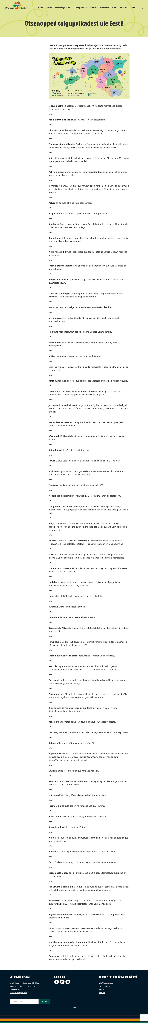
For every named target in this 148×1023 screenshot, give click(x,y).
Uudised (93, 7)
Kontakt (124, 7)
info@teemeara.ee (106, 983)
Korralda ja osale (62, 7)
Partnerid (104, 7)
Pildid (114, 7)
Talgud (40, 7)
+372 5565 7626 (105, 986)
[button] (134, 7)
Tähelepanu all (80, 7)
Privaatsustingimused (18, 993)
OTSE (49, 7)
